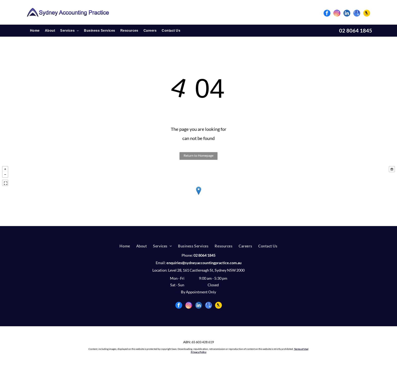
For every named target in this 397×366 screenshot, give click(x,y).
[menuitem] (32, 30)
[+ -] (198, 195)
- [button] (5, 174)
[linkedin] (346, 14)
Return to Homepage (198, 155)
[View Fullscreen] (5, 182)
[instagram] (337, 14)
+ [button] (5, 169)
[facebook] (327, 14)
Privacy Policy (198, 352)
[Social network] (366, 14)
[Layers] (392, 169)
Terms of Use (301, 348)
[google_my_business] (356, 14)
